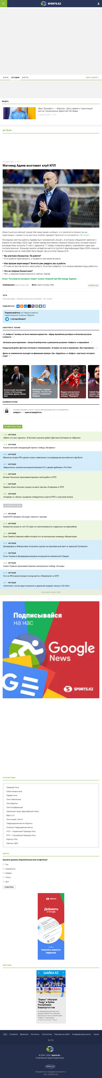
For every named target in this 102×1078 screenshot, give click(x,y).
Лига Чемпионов (13, 799)
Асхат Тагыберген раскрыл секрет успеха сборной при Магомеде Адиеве (39, 279)
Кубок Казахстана (14, 791)
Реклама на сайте (62, 1034)
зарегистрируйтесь (33, 412)
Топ (6, 864)
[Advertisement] (51, 41)
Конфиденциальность (81, 1034)
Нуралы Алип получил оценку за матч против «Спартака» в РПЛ (33, 487)
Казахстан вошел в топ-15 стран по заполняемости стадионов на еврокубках (40, 526)
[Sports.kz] (51, 3)
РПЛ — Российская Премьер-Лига (21, 835)
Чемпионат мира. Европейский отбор (22, 811)
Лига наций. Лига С (14, 819)
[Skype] (40, 306)
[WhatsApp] (36, 306)
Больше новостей (51, 592)
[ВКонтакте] (17, 306)
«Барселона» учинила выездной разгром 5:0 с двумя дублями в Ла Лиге (37, 467)
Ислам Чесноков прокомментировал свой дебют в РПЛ (29, 477)
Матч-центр (92, 77)
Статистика (47, 1034)
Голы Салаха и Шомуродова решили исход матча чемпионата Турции (36, 556)
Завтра (25, 77)
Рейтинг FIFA (12, 839)
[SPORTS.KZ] (51, 926)
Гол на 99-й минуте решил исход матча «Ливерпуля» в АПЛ (31, 576)
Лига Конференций (14, 807)
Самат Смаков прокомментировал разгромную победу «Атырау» (34, 566)
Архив (96, 1034)
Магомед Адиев (9, 299)
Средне (8, 873)
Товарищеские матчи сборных (19, 823)
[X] (29, 306)
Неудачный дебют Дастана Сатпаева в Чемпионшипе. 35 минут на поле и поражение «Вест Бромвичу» (48, 348)
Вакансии (24, 1034)
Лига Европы (12, 803)
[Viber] (32, 306)
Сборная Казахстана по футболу (29, 299)
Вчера (6, 77)
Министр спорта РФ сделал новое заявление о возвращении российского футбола (42, 457)
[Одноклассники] (21, 306)
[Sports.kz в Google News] (51, 698)
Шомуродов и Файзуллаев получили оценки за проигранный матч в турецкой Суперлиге (45, 546)
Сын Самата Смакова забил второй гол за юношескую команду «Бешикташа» (40, 536)
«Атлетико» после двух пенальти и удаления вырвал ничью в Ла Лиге (36, 586)
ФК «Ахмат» (48, 299)
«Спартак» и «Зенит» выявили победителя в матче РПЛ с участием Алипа (38, 497)
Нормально (10, 869)
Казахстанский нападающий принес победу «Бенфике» (29, 447)
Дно (7, 882)
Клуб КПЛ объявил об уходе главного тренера (25, 517)
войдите (17, 412)
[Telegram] (43, 306)
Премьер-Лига (12, 787)
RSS (52, 1040)
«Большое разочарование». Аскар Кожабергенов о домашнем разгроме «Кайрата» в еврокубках (46, 342)
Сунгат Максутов (22, 285)
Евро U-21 (10, 815)
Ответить (9, 887)
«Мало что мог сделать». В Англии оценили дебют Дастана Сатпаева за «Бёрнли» (42, 438)
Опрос (6, 854)
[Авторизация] (99, 3)
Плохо (8, 877)
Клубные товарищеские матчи (19, 827)
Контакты (35, 1034)
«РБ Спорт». (84, 235)
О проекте (13, 1034)
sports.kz (93, 285)
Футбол (7, 130)
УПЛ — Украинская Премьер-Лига (21, 831)
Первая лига (11, 795)
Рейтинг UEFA (12, 843)
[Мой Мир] (25, 306)
